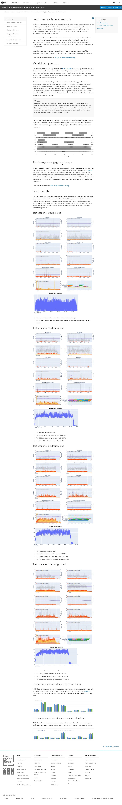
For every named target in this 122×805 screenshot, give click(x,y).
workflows (87, 691)
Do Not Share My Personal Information (103, 798)
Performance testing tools (105, 25)
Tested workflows (12, 26)
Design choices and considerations (12, 35)
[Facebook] (4, 769)
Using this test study (12, 43)
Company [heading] (71, 755)
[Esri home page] (5, 2)
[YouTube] (12, 773)
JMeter (90, 170)
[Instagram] (8, 773)
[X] (8, 769)
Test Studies (7, 12)
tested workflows (67, 69)
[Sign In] (119, 2)
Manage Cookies (79, 798)
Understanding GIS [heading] (56, 755)
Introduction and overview (14, 22)
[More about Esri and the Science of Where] (8, 760)
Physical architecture (12, 30)
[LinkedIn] (12, 769)
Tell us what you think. (112, 746)
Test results (100, 28)
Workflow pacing (102, 23)
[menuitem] (24, 760)
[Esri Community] (4, 773)
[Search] (108, 2)
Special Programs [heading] (90, 755)
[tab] (15, 19)
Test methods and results (59, 12)
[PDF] (93, 18)
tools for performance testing (59, 185)
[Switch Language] (113, 2)
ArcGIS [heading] (19, 755)
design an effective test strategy (65, 57)
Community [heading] (37, 755)
